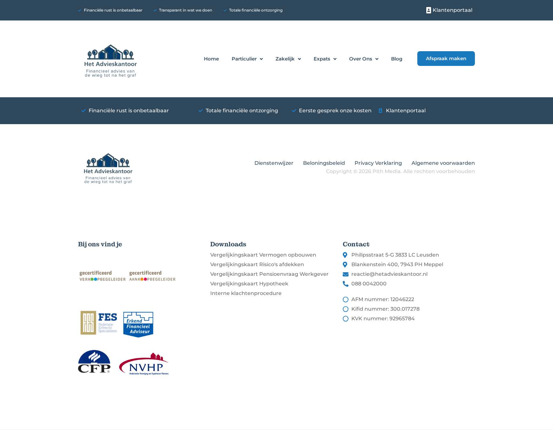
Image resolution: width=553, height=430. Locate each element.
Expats (322, 59)
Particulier (244, 59)
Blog (396, 59)
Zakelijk (285, 59)
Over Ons (360, 59)
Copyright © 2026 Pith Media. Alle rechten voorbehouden (400, 171)
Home (211, 59)
